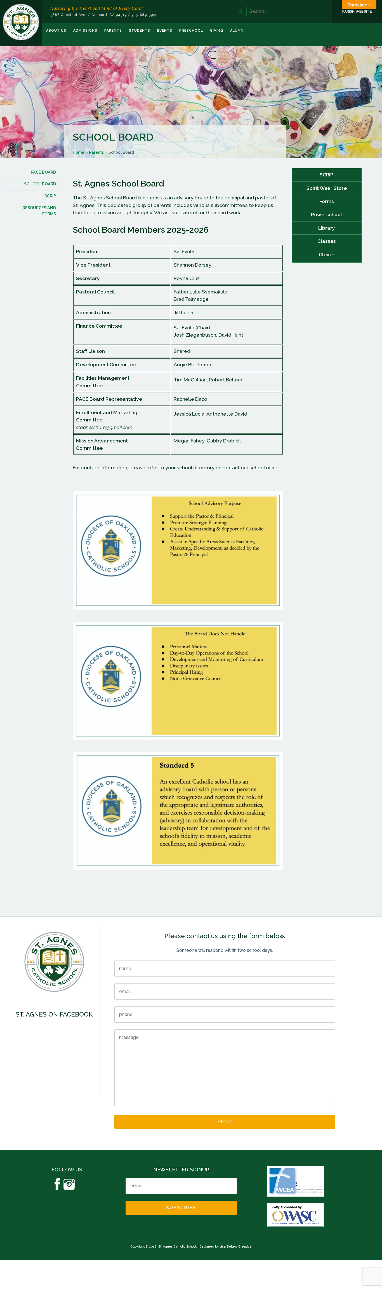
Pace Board (43, 172)
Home (78, 152)
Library (326, 228)
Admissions (85, 30)
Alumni (237, 30)
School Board (40, 184)
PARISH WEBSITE (357, 11)
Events (164, 30)
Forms (326, 201)
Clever (326, 254)
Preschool (191, 30)
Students (139, 30)
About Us (56, 30)
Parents (113, 30)
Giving (216, 30)
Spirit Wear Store (326, 188)
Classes (326, 241)
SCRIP (326, 175)
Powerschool (326, 214)
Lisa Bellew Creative (236, 1246)
